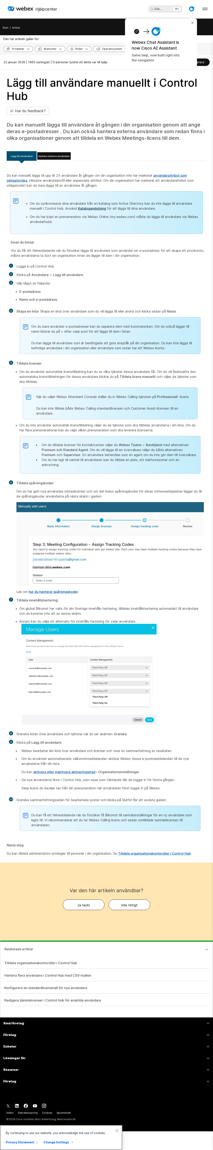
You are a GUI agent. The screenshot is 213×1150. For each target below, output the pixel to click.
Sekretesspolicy (28, 1112)
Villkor (10, 1112)
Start (5, 27)
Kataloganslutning (92, 208)
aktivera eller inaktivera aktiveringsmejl (64, 772)
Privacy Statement (20, 1142)
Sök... (158, 9)
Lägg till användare (22, 156)
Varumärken (64, 1112)
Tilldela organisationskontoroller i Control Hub (154, 853)
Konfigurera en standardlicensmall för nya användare (45, 988)
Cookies (47, 1112)
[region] (61, 1137)
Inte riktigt (129, 905)
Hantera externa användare (54, 156)
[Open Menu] (205, 9)
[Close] (117, 1130)
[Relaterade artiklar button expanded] (206, 949)
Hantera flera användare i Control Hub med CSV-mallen (47, 975)
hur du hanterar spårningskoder (53, 592)
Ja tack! (83, 905)
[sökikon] (152, 9)
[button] (191, 9)
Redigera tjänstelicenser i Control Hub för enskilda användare (52, 1000)
